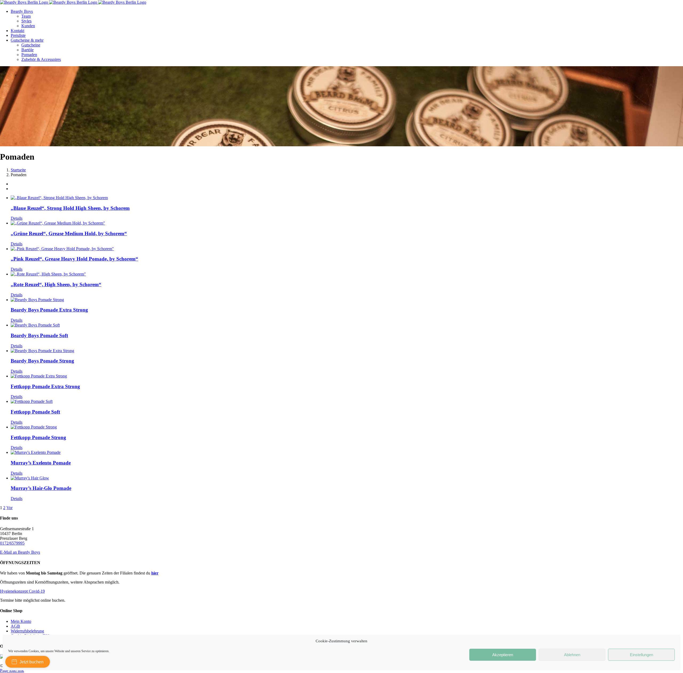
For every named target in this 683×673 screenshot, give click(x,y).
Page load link (12, 670)
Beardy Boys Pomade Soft (39, 335)
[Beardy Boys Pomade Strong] (347, 350)
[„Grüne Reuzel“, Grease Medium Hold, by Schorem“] (347, 223)
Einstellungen (641, 654)
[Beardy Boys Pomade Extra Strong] (347, 299)
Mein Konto (21, 621)
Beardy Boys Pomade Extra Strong (49, 310)
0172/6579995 (12, 543)
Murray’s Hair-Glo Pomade (41, 488)
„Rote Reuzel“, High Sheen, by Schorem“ (56, 284)
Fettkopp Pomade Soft (35, 412)
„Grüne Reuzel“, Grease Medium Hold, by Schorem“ (69, 233)
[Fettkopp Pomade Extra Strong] (347, 376)
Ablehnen (572, 654)
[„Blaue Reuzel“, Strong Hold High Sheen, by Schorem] (347, 197)
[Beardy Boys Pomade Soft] (347, 325)
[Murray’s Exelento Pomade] (347, 452)
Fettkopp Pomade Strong (38, 437)
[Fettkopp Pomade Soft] (347, 401)
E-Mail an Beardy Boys (20, 552)
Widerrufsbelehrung (27, 631)
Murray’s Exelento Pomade (41, 463)
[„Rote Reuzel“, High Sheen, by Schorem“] (347, 274)
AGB (15, 626)
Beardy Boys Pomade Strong (42, 361)
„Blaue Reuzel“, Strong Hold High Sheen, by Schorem (70, 208)
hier (154, 573)
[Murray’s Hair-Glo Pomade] (347, 478)
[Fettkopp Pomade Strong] (347, 427)
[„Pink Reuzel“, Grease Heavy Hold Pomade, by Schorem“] (347, 248)
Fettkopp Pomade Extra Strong (45, 386)
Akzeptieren (502, 654)
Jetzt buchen (31, 662)
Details (16, 218)
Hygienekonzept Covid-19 (22, 591)
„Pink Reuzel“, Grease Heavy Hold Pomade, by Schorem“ (74, 259)
